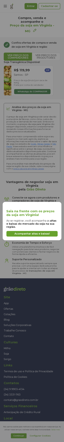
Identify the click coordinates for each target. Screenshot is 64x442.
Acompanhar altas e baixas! (32, 233)
